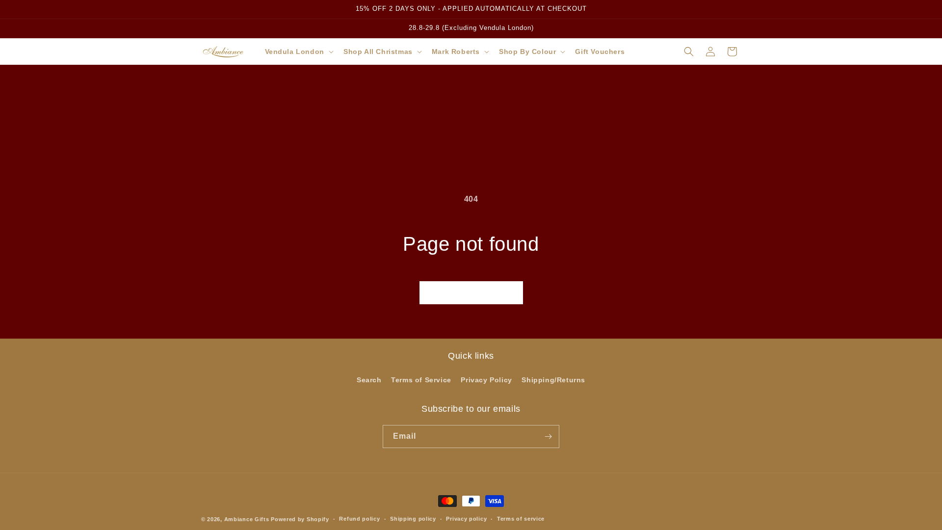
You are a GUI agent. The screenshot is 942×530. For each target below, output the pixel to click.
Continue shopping (471, 292)
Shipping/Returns (553, 380)
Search (369, 380)
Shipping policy (413, 519)
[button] (298, 51)
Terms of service (521, 519)
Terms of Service (421, 380)
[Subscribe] (548, 436)
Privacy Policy (486, 380)
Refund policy (359, 519)
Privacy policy (466, 519)
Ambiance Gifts (246, 519)
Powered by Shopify (300, 519)
